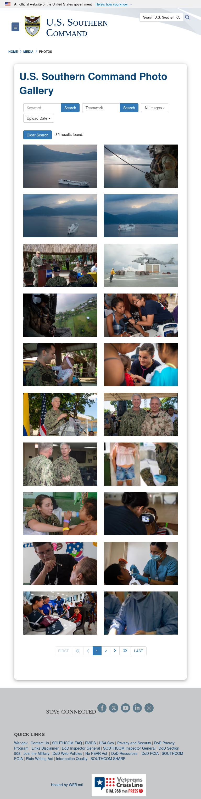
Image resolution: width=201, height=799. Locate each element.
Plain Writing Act (39, 758)
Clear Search (37, 134)
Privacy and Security (134, 742)
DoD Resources (124, 753)
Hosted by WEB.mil (67, 784)
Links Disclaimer (45, 748)
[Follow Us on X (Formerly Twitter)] (113, 708)
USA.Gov (106, 742)
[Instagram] (149, 708)
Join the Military (36, 753)
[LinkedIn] (137, 708)
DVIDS (90, 742)
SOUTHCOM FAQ (67, 742)
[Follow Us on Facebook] (102, 708)
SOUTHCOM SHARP (108, 758)
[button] (114, 4)
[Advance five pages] (125, 650)
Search (70, 107)
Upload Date (37, 118)
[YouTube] (125, 708)
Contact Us (40, 742)
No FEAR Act (96, 753)
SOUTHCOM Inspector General (129, 748)
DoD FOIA (150, 753)
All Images (153, 107)
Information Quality (71, 758)
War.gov (20, 742)
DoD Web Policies (67, 753)
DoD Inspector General (81, 748)
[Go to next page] (115, 650)
